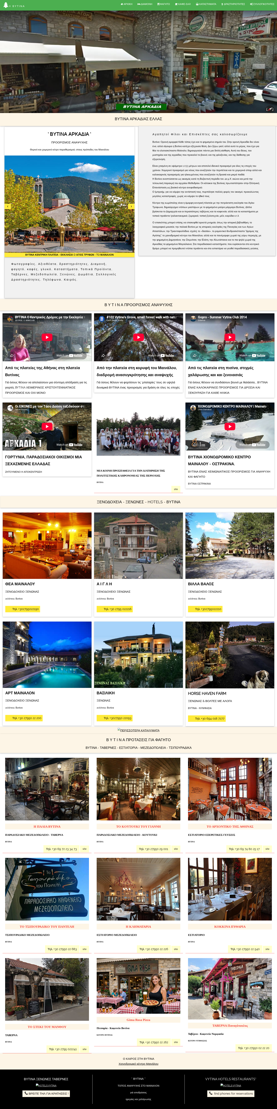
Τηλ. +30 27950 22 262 (153, 1042)
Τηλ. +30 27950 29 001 (153, 849)
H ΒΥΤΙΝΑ (17, 6)
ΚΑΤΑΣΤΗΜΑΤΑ (207, 4)
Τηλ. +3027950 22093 (117, 718)
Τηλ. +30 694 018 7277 (209, 718)
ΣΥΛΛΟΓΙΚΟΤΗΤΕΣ (263, 4)
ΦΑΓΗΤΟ (164, 4)
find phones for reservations (233, 1093)
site (176, 489)
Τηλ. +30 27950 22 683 (62, 949)
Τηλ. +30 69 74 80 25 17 (244, 849)
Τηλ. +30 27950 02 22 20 (253, 1048)
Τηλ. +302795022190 (25, 609)
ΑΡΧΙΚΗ (127, 4)
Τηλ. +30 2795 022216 (117, 609)
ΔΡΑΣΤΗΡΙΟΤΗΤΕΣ (234, 4)
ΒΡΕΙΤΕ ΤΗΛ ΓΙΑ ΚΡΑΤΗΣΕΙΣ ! (49, 1093)
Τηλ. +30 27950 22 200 (26, 718)
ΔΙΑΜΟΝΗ (146, 4)
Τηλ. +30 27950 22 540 (245, 949)
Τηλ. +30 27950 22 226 (153, 949)
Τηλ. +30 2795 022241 (63, 1049)
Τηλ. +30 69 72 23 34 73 (61, 849)
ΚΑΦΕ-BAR (184, 4)
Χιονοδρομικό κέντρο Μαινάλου (138, 1064)
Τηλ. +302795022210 (207, 609)
